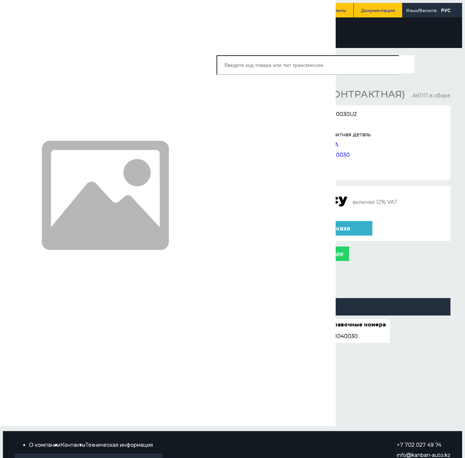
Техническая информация (119, 445)
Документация (378, 10)
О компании (45, 445)
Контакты (335, 10)
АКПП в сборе (431, 95)
